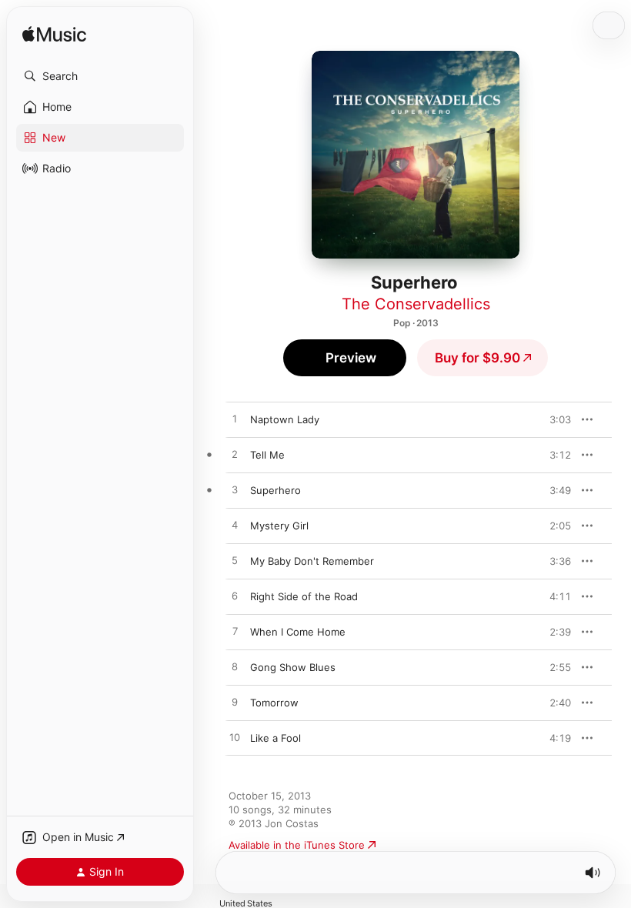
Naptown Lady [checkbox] (284, 419)
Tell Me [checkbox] (267, 455)
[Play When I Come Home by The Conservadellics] (234, 632)
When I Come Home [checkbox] (298, 632)
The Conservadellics (416, 304)
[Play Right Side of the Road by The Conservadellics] (234, 596)
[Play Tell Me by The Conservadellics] (234, 455)
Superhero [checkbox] (275, 490)
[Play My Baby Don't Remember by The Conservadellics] (234, 561)
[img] (54, 35)
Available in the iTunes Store (297, 845)
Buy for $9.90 (477, 358)
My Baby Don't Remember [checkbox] (312, 561)
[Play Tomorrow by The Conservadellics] (234, 702)
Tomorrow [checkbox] (274, 702)
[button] (100, 76)
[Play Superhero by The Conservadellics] (234, 490)
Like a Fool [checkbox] (275, 738)
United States (245, 904)
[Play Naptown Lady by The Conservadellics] (234, 419)
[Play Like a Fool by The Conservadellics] (234, 738)
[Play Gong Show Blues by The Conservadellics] (234, 667)
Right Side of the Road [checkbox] (304, 596)
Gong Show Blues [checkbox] (293, 667)
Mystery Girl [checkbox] (279, 525)
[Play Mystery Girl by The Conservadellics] (234, 525)
